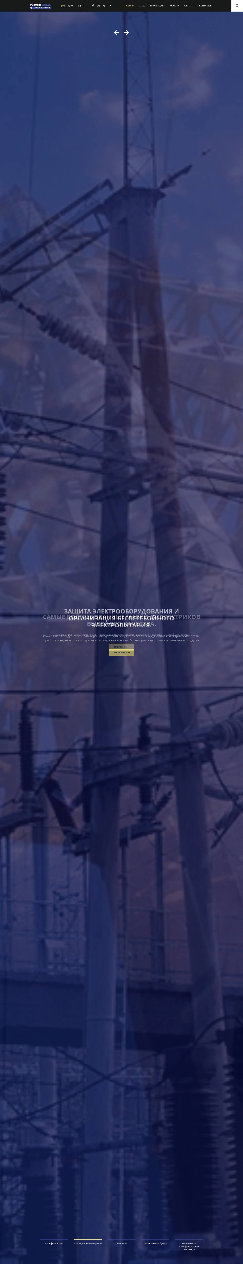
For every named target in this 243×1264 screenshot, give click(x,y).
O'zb (70, 5)
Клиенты (189, 5)
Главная (128, 5)
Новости (173, 5)
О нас (142, 5)
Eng (79, 5)
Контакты (205, 5)
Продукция (156, 5)
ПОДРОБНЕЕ (120, 646)
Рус (63, 5)
